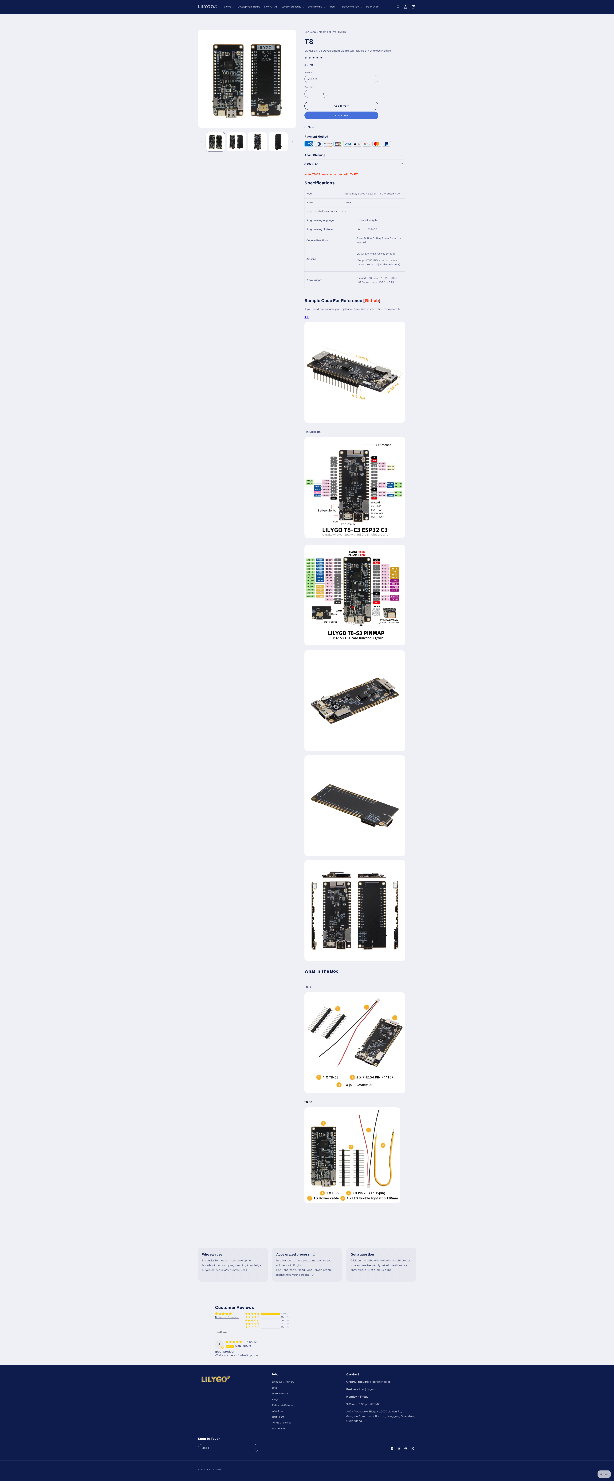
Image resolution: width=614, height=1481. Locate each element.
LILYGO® (210, 1469)
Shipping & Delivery (283, 1382)
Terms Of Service (281, 1423)
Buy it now (341, 115)
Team (218, 1469)
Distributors (279, 1428)
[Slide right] (292, 141)
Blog (274, 1388)
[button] (229, 6)
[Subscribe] (254, 1448)
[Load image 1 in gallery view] (215, 141)
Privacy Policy (280, 1394)
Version (308, 72)
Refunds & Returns (282, 1405)
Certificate (278, 1417)
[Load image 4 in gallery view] (278, 141)
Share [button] (311, 127)
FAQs (275, 1399)
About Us (277, 1411)
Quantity (309, 87)
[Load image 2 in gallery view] (236, 141)
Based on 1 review (227, 1317)
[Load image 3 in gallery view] (257, 141)
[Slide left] (201, 141)
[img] (234, 1342)
